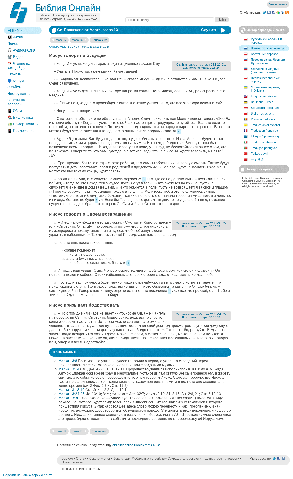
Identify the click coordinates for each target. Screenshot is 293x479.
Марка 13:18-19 (71, 390)
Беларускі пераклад (265, 107)
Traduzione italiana (263, 142)
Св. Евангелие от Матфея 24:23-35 (198, 223)
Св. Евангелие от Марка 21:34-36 (204, 316)
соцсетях (264, 458)
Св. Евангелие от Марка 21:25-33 (204, 225)
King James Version (264, 96)
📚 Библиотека (20, 117)
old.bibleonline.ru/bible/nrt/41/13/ (136, 445)
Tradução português (264, 148)
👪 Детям (15, 37)
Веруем (67, 458)
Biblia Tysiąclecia (262, 113)
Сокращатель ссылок (183, 458)
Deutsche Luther (262, 102)
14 (101, 46)
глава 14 (77, 40)
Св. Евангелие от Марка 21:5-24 (204, 66)
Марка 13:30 (68, 398)
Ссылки (94, 458)
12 (94, 46)
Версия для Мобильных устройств (139, 458)
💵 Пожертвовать (22, 124)
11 (91, 46)
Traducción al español (265, 125)
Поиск (12, 44)
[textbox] (169, 19)
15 (104, 46)
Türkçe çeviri (259, 153)
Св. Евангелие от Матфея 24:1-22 (198, 64)
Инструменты (18, 94)
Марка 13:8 (67, 361)
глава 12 (61, 40)
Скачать (14, 74)
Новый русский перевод (267, 48)
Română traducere (263, 119)
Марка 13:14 (68, 369)
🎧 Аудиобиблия (21, 50)
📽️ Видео (15, 57)
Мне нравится (278, 4)
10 (87, 46)
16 (108, 46)
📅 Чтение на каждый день (18, 66)
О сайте (14, 87)
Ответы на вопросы (16, 102)
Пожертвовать (72, 462)
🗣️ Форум (15, 81)
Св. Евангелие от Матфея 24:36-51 (198, 314)
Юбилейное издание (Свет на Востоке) (265, 70)
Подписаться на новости (220, 458)
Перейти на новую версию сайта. (28, 475)
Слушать (209, 30)
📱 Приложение (21, 131)
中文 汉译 (257, 159)
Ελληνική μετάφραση (265, 136)
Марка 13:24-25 (71, 394)
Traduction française (264, 130)
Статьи (81, 458)
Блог (106, 458)
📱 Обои (14, 111)
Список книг (99, 40)
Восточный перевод (264, 54)
